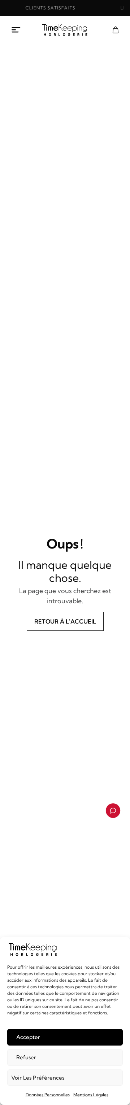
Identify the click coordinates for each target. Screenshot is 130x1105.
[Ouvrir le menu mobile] (16, 30)
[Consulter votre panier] (115, 30)
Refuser (26, 1057)
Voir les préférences (37, 1077)
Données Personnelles (48, 1094)
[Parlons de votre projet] (113, 810)
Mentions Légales (90, 1094)
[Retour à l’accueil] (65, 30)
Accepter (28, 1037)
